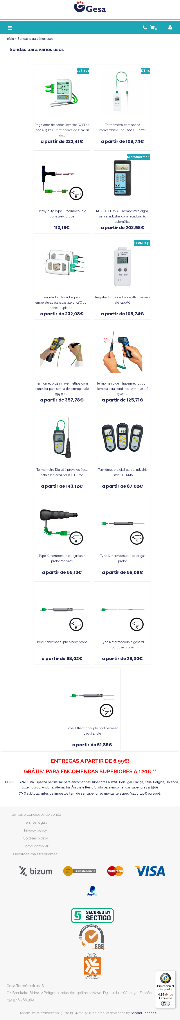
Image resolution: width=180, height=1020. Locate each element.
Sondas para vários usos (35, 38)
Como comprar (35, 846)
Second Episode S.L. (145, 1013)
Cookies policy (35, 838)
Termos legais (35, 822)
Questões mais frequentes (35, 854)
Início (10, 38)
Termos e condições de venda (35, 814)
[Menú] (173, 973)
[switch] (165, 1003)
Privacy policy (35, 830)
